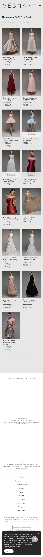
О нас (21, 492)
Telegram (21, 507)
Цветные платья (21, 484)
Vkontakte (21, 510)
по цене (12, 22)
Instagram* (21, 503)
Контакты (21, 495)
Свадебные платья (21, 481)
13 (29, 357)
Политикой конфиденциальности (18, 546)
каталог (4, 22)
